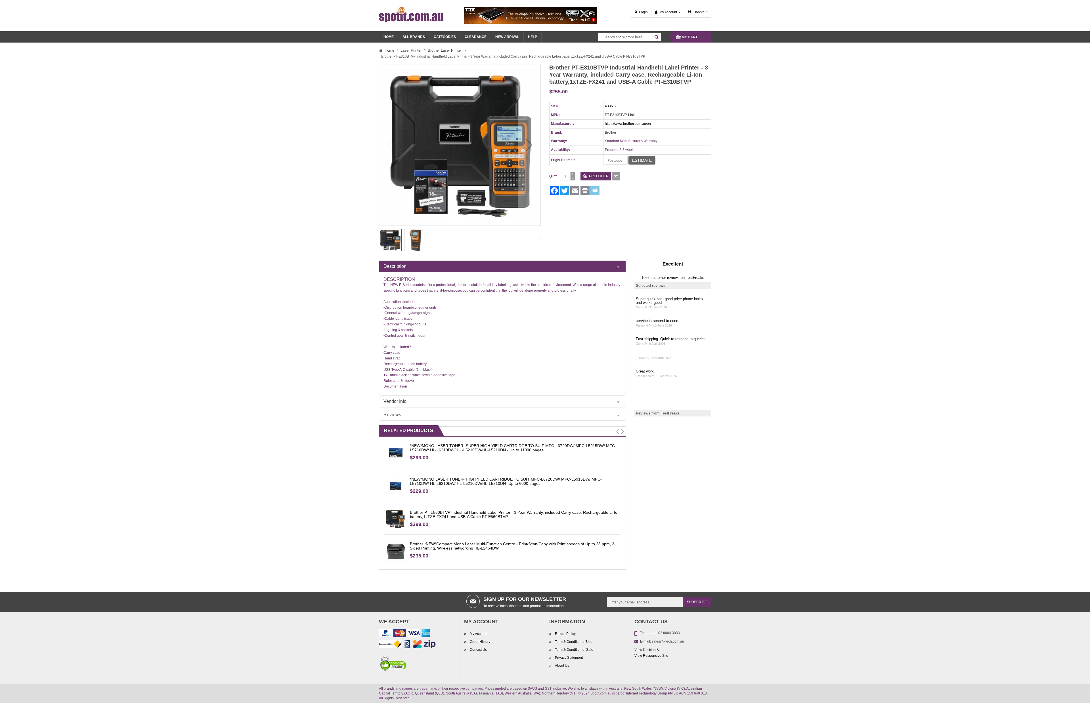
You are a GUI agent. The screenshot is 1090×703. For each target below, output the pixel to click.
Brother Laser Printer (445, 50)
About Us (562, 666)
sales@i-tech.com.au (668, 641)
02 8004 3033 (669, 633)
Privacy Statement (569, 658)
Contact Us (478, 650)
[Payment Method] (390, 645)
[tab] (502, 266)
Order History (480, 642)
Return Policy (565, 634)
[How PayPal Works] (404, 634)
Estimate (642, 160)
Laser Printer (411, 50)
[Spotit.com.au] (411, 14)
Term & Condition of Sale (574, 650)
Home (389, 50)
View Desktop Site (648, 650)
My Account (668, 12)
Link (631, 115)
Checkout (700, 12)
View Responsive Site (651, 656)
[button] (529, 145)
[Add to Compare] (616, 176)
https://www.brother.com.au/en (628, 124)
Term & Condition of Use (573, 642)
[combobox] (629, 37)
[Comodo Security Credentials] (393, 664)
